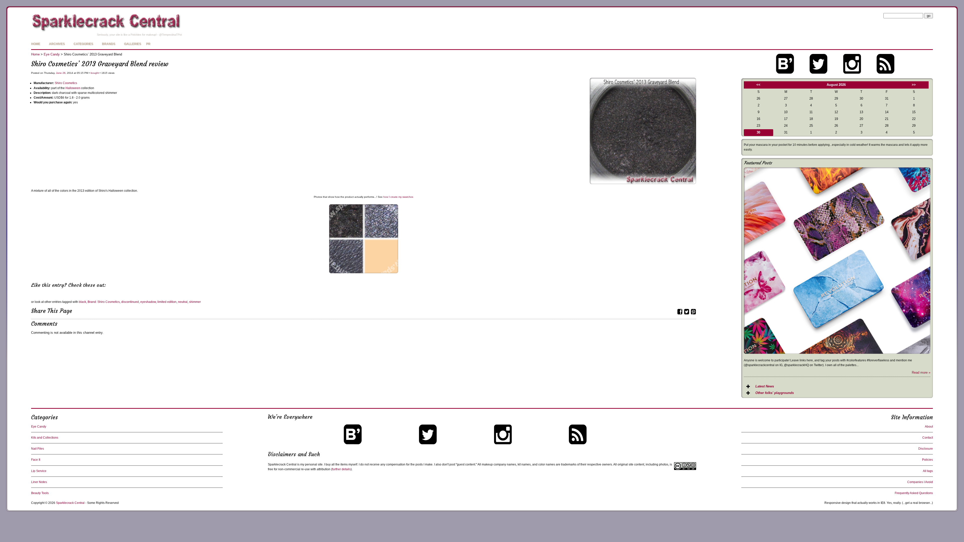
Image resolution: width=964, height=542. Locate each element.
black (82, 302)
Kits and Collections (44, 437)
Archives (57, 44)
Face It (35, 459)
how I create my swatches (398, 196)
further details (341, 469)
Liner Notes (39, 482)
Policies (927, 459)
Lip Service (38, 471)
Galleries (132, 44)
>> (914, 85)
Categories (83, 44)
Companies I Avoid (920, 482)
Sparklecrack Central (70, 503)
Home (35, 44)
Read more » (921, 372)
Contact (927, 437)
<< (758, 85)
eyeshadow (148, 302)
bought (95, 73)
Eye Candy (52, 54)
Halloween (73, 88)
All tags (928, 471)
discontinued (130, 302)
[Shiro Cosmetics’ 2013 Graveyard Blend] (643, 183)
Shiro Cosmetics (66, 83)
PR (148, 44)
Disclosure (925, 448)
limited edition (166, 302)
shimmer (195, 302)
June (59, 73)
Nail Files (37, 448)
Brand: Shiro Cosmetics (104, 302)
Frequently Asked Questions (914, 493)
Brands (108, 44)
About (929, 426)
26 (64, 73)
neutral (183, 302)
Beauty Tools (40, 493)
